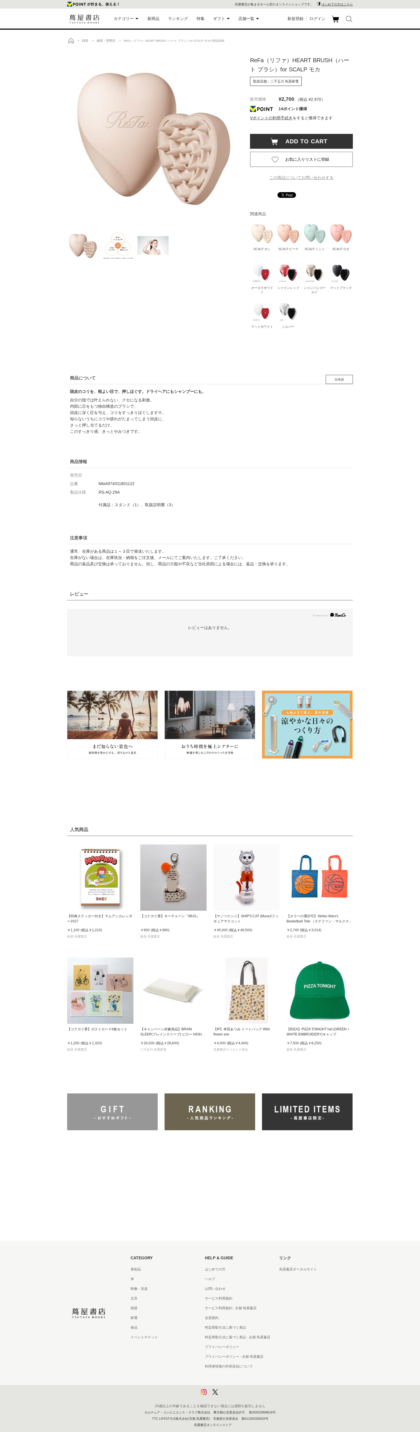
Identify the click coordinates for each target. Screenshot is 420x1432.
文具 (134, 1298)
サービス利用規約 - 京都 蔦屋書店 (231, 1308)
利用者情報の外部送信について (229, 1366)
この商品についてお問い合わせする (301, 177)
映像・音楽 (139, 1289)
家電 (134, 1318)
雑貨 (134, 1308)
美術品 (136, 1269)
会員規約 (212, 1318)
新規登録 (295, 18)
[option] (153, 135)
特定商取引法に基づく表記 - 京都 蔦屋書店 (237, 1337)
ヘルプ (210, 1279)
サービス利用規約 (218, 1298)
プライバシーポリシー (222, 1347)
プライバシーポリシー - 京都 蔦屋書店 (234, 1357)
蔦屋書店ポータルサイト (298, 1269)
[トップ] (71, 40)
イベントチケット (144, 1337)
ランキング (178, 18)
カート (336, 23)
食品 (134, 1328)
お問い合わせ (215, 1289)
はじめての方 (215, 1269)
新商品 (153, 18)
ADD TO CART (303, 141)
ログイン (317, 18)
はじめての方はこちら (337, 4)
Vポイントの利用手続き (271, 118)
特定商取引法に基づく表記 (225, 1328)
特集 (201, 18)
